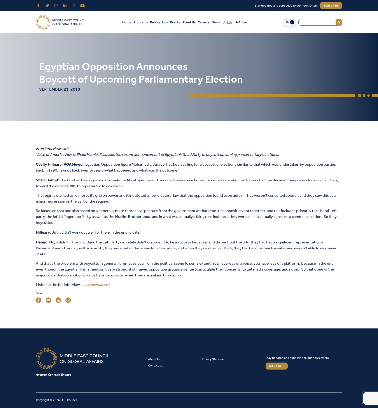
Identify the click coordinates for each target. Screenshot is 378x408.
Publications (159, 22)
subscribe (331, 6)
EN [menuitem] (287, 23)
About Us (189, 22)
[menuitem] (289, 22)
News (216, 22)
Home (126, 22)
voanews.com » (98, 284)
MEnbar (241, 22)
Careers (203, 22)
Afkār (228, 22)
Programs (140, 22)
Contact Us (155, 366)
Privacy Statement (214, 359)
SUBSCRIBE (276, 366)
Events (175, 22)
